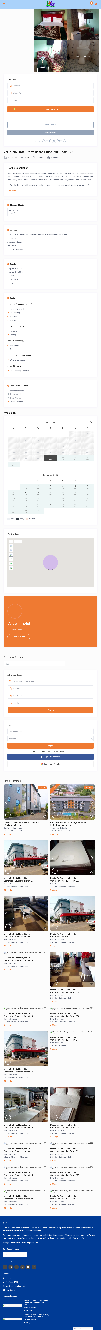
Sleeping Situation (17, 205)
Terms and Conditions (19, 386)
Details (13, 264)
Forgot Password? (60, 751)
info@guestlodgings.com (15, 1286)
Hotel (27, 157)
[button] (50, 562)
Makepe (27, 1307)
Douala (33, 1307)
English (78, 1328)
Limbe (13, 238)
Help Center (10, 1290)
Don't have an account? (42, 751)
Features (13, 298)
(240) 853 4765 (12, 1282)
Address (13, 230)
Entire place (12, 157)
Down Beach (17, 242)
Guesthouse (8, 828)
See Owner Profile (14, 630)
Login (50, 746)
